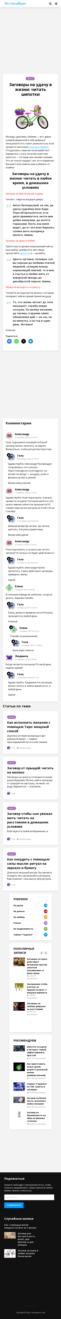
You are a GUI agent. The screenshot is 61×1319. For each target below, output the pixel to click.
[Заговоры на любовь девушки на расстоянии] (19, 1006)
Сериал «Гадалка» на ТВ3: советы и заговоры (37, 1086)
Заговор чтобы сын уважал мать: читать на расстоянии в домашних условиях (29, 820)
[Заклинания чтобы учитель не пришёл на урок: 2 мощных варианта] (19, 986)
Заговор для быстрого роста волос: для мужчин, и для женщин (26, 1239)
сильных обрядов (39, 146)
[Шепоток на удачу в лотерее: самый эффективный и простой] (19, 1048)
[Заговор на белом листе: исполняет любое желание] (19, 1099)
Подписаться (14, 1205)
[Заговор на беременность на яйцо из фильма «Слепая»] (19, 1114)
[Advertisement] (30, 40)
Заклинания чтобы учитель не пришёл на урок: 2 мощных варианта (37, 988)
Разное (30, 79)
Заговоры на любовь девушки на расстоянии (36, 1006)
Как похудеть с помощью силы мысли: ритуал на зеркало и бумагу (28, 863)
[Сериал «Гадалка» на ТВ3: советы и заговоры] (19, 1086)
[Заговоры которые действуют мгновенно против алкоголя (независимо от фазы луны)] (19, 961)
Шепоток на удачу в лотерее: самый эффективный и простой (37, 1051)
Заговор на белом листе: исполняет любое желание (36, 1101)
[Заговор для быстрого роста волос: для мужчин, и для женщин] (10, 1235)
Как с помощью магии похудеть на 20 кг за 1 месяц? (20, 1226)
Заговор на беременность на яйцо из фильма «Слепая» (36, 1116)
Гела (13, 748)
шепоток (25, 253)
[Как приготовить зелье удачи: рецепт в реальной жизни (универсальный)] (19, 1066)
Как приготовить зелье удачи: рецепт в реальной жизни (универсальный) (37, 1069)
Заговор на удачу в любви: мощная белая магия (28, 1253)
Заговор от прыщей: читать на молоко (30, 770)
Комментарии (25, 748)
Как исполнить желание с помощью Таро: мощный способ (28, 726)
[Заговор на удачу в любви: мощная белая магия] (10, 1253)
